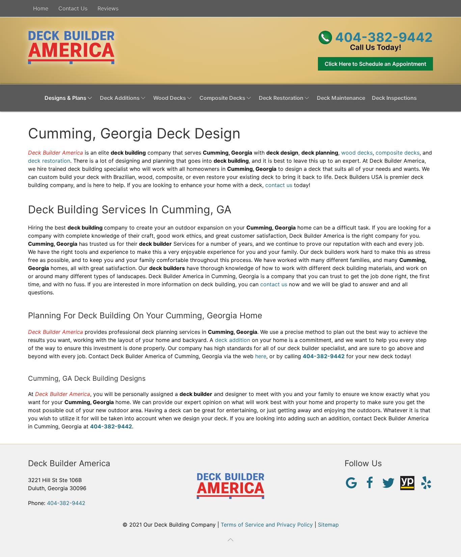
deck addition (232, 340)
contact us (278, 185)
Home (40, 8)
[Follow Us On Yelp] (426, 482)
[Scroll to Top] (230, 539)
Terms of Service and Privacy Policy (267, 524)
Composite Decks (222, 98)
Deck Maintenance (341, 98)
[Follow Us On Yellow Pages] (407, 482)
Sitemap (328, 524)
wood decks (357, 152)
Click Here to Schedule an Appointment (375, 63)
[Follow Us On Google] (351, 482)
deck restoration (49, 160)
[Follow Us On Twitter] (388, 482)
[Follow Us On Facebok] (370, 482)
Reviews (108, 8)
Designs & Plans (65, 98)
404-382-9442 (382, 37)
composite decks (397, 152)
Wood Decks (169, 98)
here (260, 356)
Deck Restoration (281, 98)
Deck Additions (120, 98)
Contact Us (72, 8)
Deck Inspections (394, 98)
